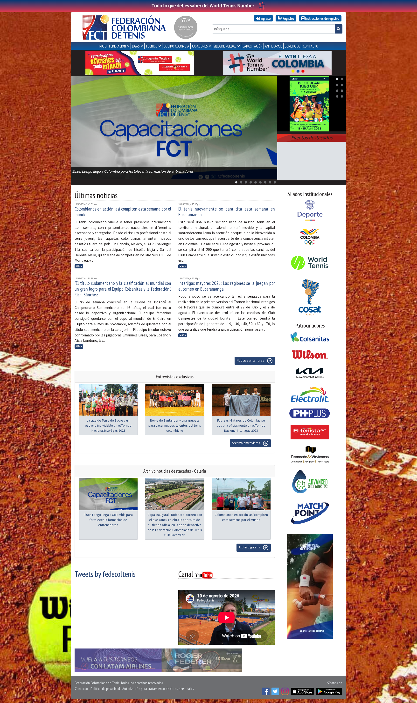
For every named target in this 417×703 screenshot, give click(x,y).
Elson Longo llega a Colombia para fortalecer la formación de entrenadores (108, 519)
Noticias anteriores (251, 360)
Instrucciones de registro (322, 18)
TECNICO (152, 46)
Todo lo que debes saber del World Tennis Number (203, 5)
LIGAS (136, 46)
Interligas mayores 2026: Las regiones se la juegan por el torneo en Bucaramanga (226, 286)
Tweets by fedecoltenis (105, 574)
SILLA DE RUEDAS (225, 46)
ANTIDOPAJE (273, 46)
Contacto (81, 688)
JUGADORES (200, 46)
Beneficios (292, 46)
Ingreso (265, 18)
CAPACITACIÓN (253, 46)
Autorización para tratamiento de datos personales (158, 688)
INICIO (103, 46)
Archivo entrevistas (246, 443)
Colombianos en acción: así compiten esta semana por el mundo (123, 212)
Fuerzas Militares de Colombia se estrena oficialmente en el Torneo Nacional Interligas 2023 (241, 425)
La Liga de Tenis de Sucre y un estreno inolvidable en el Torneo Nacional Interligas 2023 (108, 425)
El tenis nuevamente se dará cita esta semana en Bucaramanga (226, 212)
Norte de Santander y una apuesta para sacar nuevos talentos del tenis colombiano (174, 425)
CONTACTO (310, 46)
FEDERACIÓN (117, 46)
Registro (288, 18)
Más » (79, 266)
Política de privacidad (105, 688)
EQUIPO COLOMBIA (176, 46)
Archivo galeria (250, 547)
